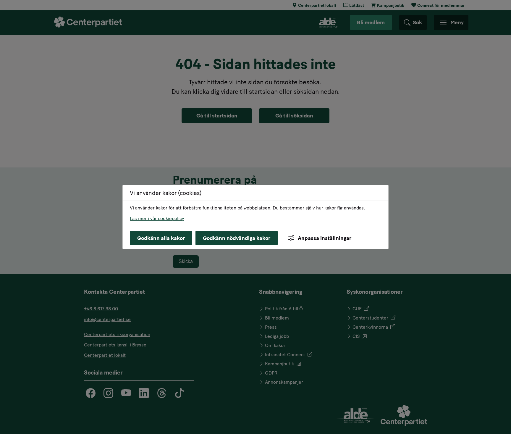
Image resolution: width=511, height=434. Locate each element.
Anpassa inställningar (324, 238)
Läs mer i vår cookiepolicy (157, 218)
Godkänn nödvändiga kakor (236, 238)
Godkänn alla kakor (161, 238)
